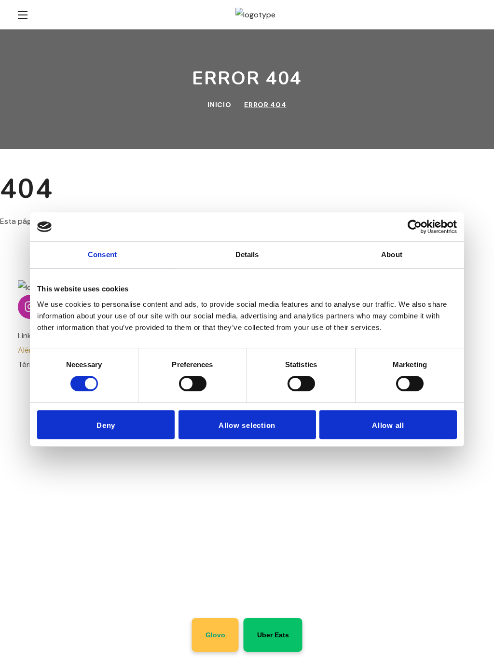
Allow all (388, 425)
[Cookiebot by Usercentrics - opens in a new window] (414, 227)
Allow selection (247, 425)
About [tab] (391, 254)
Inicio (219, 104)
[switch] (192, 383)
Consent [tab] (102, 254)
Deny (105, 425)
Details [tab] (247, 254)
